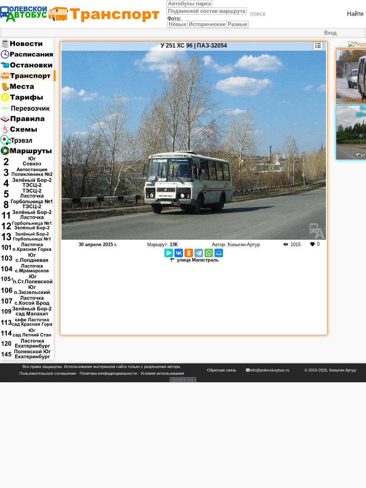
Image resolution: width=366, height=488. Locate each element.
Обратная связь (221, 370)
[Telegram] (198, 253)
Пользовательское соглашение (47, 373)
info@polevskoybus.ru (269, 370)
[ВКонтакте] (178, 253)
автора (173, 366)
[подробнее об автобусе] (318, 46)
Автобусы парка (189, 3)
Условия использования (162, 373)
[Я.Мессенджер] (168, 253)
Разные (237, 24)
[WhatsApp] (208, 253)
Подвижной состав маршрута (206, 11)
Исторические (207, 24)
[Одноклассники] (188, 253)
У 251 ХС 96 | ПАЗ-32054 (194, 46)
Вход (330, 33)
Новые (178, 24)
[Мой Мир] (218, 253)
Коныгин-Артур (244, 244)
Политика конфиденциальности (108, 373)
